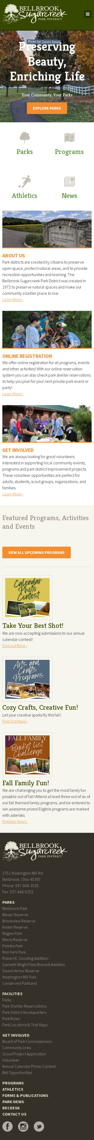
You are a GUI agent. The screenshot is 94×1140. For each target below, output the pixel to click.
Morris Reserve (14, 939)
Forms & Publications (25, 1095)
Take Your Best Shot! (32, 625)
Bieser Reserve (15, 914)
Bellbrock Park (14, 908)
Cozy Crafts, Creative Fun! (40, 707)
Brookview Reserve (19, 920)
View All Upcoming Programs (36, 552)
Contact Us (14, 1114)
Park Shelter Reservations (24, 1006)
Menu (88, 14)
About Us (13, 255)
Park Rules (11, 1018)
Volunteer (10, 1060)
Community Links (16, 1047)
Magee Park (12, 933)
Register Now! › (15, 821)
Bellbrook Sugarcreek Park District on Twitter (39, 1126)
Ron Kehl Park (14, 952)
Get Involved (18, 450)
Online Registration (27, 356)
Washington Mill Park (19, 977)
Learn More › (12, 299)
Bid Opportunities (17, 1072)
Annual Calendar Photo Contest (29, 1066)
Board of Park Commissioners (27, 1041)
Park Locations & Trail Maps (25, 1024)
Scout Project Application (24, 1053)
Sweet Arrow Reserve (20, 970)
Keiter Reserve (15, 927)
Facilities (12, 993)
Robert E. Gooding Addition (25, 958)
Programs (69, 151)
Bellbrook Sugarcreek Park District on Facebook (7, 1126)
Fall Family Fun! (25, 783)
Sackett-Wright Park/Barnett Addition (33, 964)
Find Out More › (15, 721)
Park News (13, 1101)
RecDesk (11, 1107)
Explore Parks (47, 108)
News (69, 195)
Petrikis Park (12, 945)
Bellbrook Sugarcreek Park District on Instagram (23, 1126)
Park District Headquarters (24, 1012)
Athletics (24, 195)
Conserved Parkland (19, 983)
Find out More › (14, 645)
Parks (24, 151)
